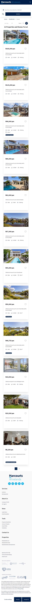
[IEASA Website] (21, 578)
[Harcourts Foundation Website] (13, 564)
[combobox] (12, 10)
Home (5, 19)
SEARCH (18, 14)
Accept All (26, 599)
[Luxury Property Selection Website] (5, 564)
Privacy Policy (21, 588)
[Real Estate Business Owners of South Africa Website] (12, 578)
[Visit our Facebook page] (9, 483)
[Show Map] (26, 23)
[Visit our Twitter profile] (19, 483)
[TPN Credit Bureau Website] (4, 578)
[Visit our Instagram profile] (16, 483)
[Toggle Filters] (3, 14)
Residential (12, 19)
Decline (18, 599)
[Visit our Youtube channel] (22, 483)
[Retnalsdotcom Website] (22, 563)
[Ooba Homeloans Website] (6, 570)
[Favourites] (26, 49)
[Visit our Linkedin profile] (12, 483)
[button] (26, 38)
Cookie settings (8, 599)
